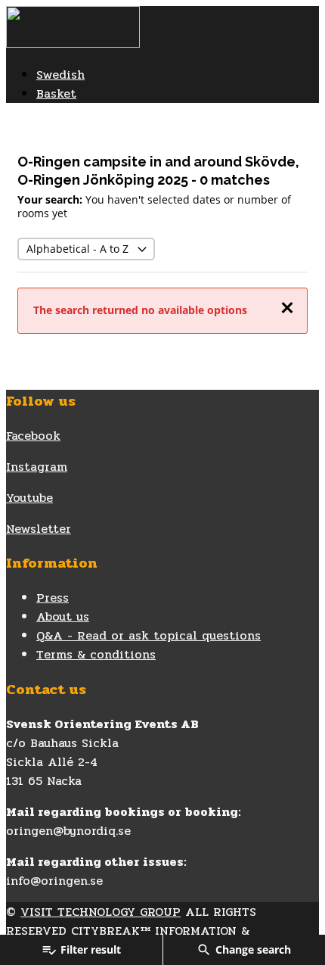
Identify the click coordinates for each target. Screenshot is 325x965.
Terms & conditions (96, 654)
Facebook (33, 435)
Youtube (29, 497)
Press (52, 597)
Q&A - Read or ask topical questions (148, 635)
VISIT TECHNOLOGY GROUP (100, 911)
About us (62, 616)
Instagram (36, 466)
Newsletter (38, 528)
